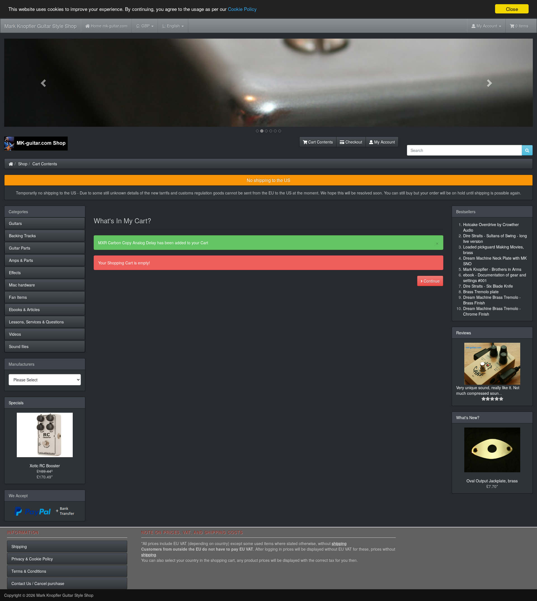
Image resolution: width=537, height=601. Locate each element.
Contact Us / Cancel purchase (37, 583)
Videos (15, 334)
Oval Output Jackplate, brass (492, 480)
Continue (431, 281)
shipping (339, 543)
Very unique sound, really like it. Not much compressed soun (487, 390)
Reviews (463, 332)
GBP (143, 26)
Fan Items (18, 297)
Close (512, 8)
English (171, 26)
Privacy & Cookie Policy (32, 559)
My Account (384, 142)
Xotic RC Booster (45, 465)
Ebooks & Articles (24, 309)
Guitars (15, 223)
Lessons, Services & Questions (36, 322)
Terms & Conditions (28, 571)
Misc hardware (22, 285)
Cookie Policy (242, 9)
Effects (15, 272)
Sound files (19, 346)
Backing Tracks (22, 235)
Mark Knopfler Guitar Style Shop (40, 25)
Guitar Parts (19, 248)
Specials (16, 402)
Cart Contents (320, 142)
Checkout (353, 142)
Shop (22, 163)
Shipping (19, 546)
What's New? (467, 417)
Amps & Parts (21, 260)
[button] (44, 83)
